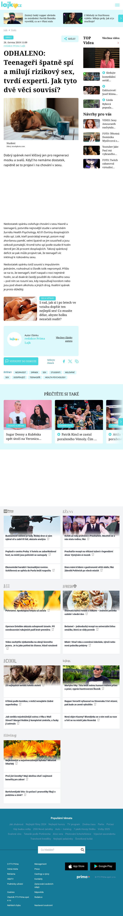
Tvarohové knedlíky (40, 838)
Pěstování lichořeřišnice (78, 834)
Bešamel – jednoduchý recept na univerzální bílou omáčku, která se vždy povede (90, 628)
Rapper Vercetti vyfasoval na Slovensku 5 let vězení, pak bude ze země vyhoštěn (91, 703)
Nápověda (39, 892)
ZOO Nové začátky (43, 829)
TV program (73, 824)
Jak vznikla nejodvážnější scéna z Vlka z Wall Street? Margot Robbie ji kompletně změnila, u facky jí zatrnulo (31, 720)
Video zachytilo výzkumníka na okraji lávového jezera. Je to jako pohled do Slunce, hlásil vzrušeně (31, 644)
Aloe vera (58, 834)
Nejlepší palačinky (63, 838)
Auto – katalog (63, 829)
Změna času (88, 824)
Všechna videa (110, 38)
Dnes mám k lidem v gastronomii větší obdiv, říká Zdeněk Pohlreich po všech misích (89, 569)
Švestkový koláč (84, 838)
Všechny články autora (64, 339)
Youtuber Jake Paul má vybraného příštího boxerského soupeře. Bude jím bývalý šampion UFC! (110, 150)
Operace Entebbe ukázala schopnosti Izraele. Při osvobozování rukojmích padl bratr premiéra (30, 628)
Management (40, 864)
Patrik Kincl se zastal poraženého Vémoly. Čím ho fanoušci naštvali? (77, 436)
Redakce (38, 897)
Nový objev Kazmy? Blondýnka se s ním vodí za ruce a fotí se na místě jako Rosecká (91, 718)
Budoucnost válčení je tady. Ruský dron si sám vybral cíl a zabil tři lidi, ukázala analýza (28, 537)
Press (37, 869)
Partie (101, 824)
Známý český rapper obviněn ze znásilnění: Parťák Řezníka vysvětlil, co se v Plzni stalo (40, 18)
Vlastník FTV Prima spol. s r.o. (18, 899)
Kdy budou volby (22, 829)
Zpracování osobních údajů (43, 885)
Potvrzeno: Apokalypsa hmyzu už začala (26, 610)
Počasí (110, 824)
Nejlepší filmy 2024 (36, 824)
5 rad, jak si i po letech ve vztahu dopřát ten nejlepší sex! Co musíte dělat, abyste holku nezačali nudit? (57, 310)
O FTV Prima (13, 864)
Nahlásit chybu (14, 905)
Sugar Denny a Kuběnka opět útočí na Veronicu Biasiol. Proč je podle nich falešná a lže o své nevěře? (25, 436)
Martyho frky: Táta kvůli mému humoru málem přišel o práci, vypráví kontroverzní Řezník (91, 687)
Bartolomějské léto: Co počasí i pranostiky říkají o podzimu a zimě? (30, 793)
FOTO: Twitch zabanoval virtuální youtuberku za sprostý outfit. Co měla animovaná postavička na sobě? (110, 163)
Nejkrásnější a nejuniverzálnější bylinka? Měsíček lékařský (30, 762)
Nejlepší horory (57, 824)
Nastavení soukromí (43, 905)
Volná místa (12, 869)
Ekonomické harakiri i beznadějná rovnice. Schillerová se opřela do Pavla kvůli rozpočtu (28, 569)
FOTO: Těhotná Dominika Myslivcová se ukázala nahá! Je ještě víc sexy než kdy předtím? (110, 137)
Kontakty (38, 879)
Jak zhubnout (16, 824)
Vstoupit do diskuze (23, 361)
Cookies (11, 892)
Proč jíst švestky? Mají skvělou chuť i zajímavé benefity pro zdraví (28, 778)
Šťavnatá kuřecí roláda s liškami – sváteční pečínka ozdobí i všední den (91, 612)
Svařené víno (14, 834)
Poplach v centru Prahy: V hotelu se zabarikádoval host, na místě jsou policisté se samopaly (30, 553)
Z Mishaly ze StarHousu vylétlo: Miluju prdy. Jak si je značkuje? (99, 18)
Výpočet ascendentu (104, 834)
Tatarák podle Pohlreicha (37, 834)
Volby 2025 (104, 829)
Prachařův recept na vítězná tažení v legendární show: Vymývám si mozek (89, 553)
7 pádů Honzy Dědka (84, 829)
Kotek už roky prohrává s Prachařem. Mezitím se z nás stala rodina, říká (90, 537)
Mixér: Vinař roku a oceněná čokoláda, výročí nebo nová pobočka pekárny (90, 644)
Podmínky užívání (15, 884)
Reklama (11, 874)
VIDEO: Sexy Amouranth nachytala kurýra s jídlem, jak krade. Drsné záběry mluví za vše (110, 124)
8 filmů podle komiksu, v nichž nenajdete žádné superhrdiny (29, 703)
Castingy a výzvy (41, 874)
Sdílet (70, 39)
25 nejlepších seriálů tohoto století (23, 685)
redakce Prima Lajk (14, 45)
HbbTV (10, 879)
